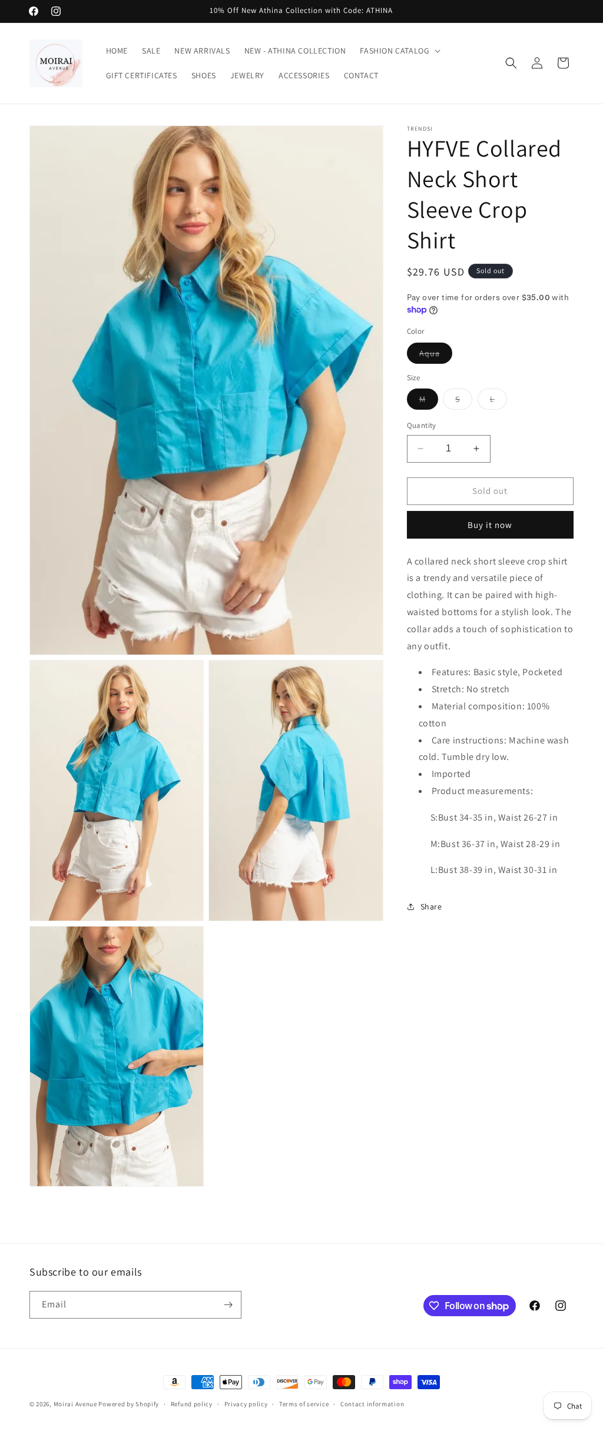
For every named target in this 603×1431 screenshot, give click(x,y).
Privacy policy (246, 1404)
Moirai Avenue (75, 1404)
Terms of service (304, 1404)
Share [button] (431, 906)
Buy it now (490, 524)
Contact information (372, 1404)
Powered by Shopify (128, 1404)
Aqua (435, 355)
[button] (399, 50)
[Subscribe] (228, 1305)
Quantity (421, 425)
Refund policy (192, 1404)
